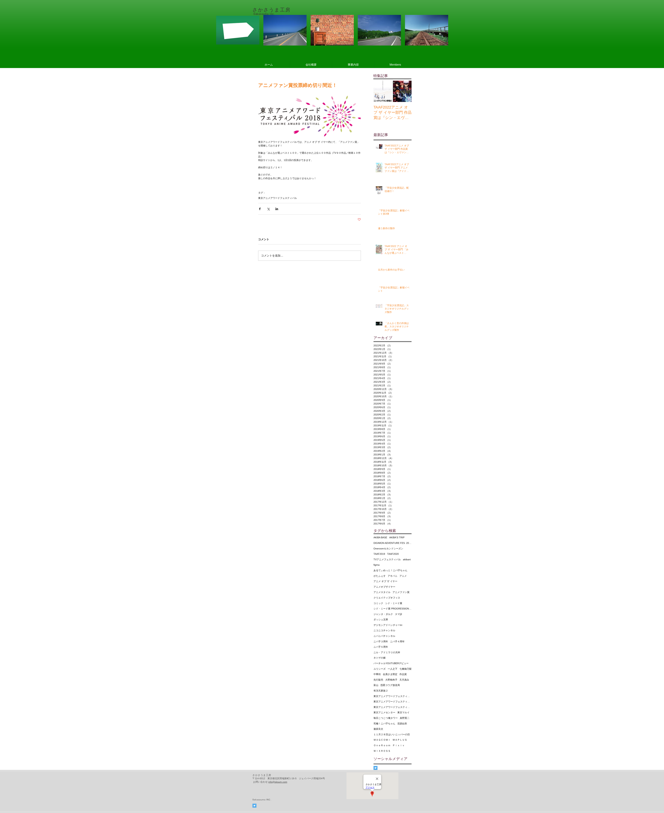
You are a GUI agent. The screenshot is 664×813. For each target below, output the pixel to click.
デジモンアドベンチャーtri (388, 625)
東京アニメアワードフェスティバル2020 (393, 707)
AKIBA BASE (380, 537)
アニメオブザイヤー (384, 586)
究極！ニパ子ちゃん (384, 723)
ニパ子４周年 (397, 641)
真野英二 (404, 718)
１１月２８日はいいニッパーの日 (392, 734)
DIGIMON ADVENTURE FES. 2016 (393, 543)
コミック (378, 603)
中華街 (377, 674)
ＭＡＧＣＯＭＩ (382, 739)
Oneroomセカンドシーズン (388, 548)
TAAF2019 (379, 554)
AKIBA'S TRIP (396, 537)
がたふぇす (380, 575)
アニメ (403, 575)
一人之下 (392, 668)
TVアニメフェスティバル (387, 559)
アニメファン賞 (401, 592)
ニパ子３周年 (381, 641)
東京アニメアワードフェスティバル (277, 198)
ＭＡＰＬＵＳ (400, 739)
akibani (407, 559)
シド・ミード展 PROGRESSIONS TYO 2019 (393, 608)
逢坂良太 (378, 728)
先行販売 (378, 679)
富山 (376, 685)
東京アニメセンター (384, 712)
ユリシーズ (380, 668)
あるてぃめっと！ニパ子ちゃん (390, 570)
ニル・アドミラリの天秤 (387, 652)
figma (377, 564)
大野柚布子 (391, 679)
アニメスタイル (382, 592)
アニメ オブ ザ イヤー (385, 581)
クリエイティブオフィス (387, 597)
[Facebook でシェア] (259, 208)
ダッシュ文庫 (381, 619)
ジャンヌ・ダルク (383, 614)
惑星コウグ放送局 (390, 685)
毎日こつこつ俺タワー (386, 718)
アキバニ (392, 575)
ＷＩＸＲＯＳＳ (382, 750)
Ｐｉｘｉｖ (399, 745)
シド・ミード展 (393, 603)
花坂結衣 (402, 723)
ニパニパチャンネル (384, 636)
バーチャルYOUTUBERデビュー (391, 663)
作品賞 (403, 674)
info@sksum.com (277, 781)
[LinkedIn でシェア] (276, 208)
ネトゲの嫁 (380, 657)
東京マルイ (403, 712)
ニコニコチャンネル (384, 630)
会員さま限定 (390, 674)
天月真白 (404, 679)
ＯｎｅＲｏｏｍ (382, 745)
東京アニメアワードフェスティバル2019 (393, 701)
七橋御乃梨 (405, 668)
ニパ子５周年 (381, 646)
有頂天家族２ (381, 690)
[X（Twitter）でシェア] (268, 208)
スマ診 (398, 614)
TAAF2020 (393, 554)
